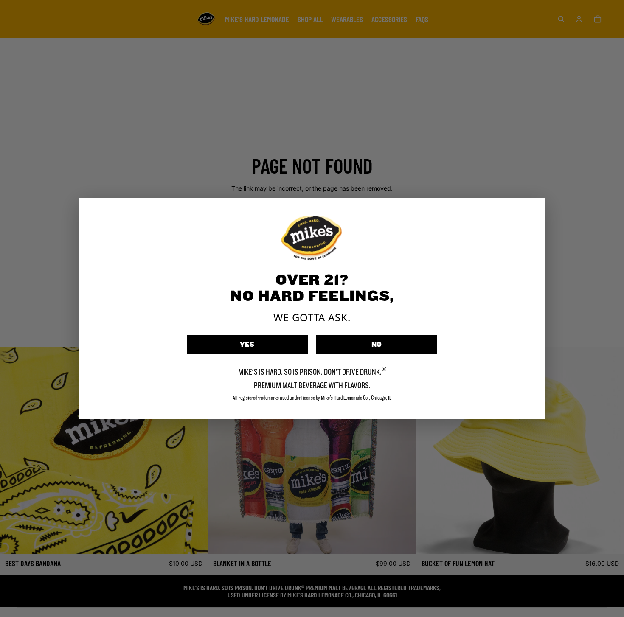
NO (376, 344)
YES (247, 344)
